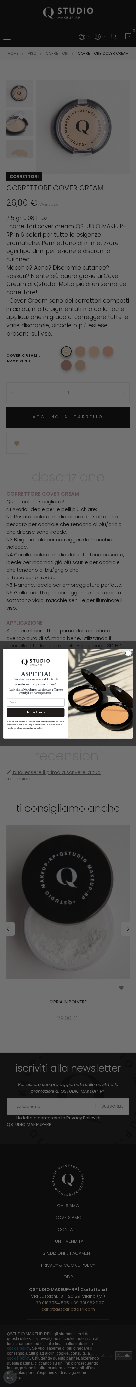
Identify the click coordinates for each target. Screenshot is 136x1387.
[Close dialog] (128, 653)
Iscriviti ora (36, 712)
